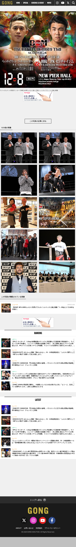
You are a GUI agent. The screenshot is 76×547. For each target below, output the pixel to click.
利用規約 (39, 528)
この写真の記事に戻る (38, 121)
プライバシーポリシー (52, 528)
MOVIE (49, 3)
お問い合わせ (28, 528)
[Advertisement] (38, 477)
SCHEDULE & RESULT (37, 3)
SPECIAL (25, 3)
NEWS (18, 3)
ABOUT (19, 528)
